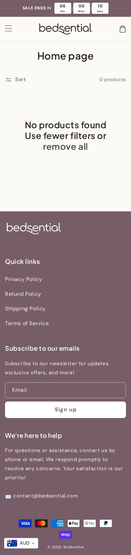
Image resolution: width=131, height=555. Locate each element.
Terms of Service (27, 323)
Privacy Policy (23, 279)
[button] (8, 29)
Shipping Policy (25, 308)
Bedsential (73, 547)
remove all (65, 146)
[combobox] (21, 543)
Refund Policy (23, 294)
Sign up (66, 409)
